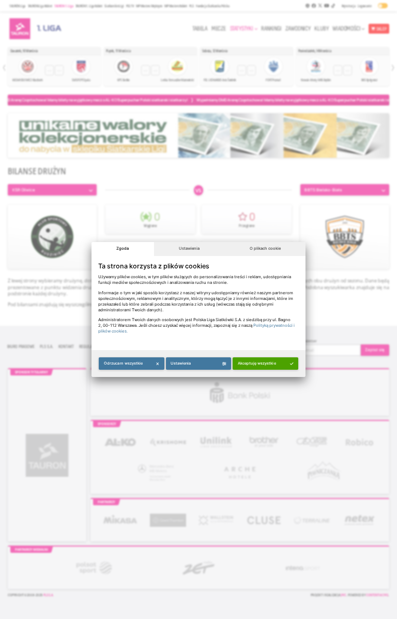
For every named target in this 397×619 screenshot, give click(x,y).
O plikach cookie (265, 248)
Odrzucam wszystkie (123, 363)
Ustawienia (189, 248)
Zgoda (122, 248)
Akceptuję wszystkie (257, 363)
